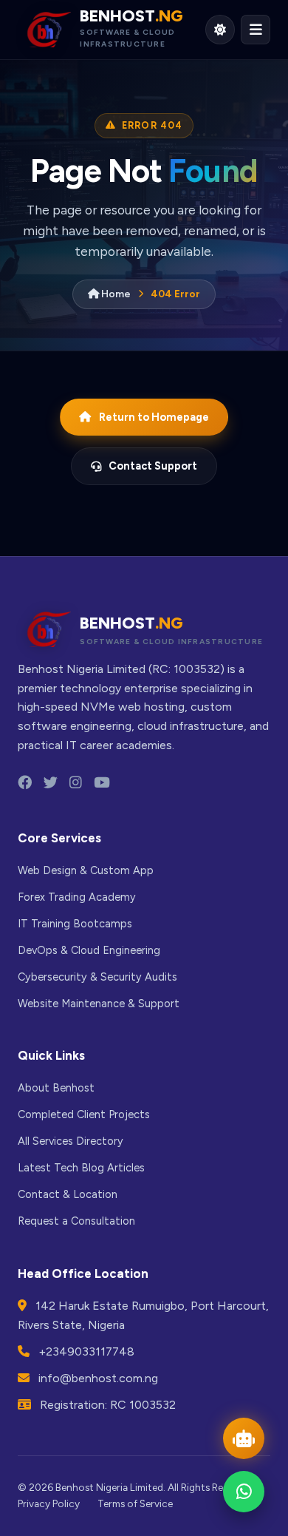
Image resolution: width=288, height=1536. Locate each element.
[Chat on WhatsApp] (243, 1491)
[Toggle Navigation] (255, 29)
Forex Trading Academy (175, 330)
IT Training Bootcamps (75, 923)
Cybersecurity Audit (193, 467)
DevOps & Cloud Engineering (183, 421)
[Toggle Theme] (220, 29)
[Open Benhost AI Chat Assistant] (243, 1438)
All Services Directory (70, 1141)
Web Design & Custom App (86, 870)
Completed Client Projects (84, 1114)
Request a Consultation (76, 1221)
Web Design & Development (176, 276)
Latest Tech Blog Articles (81, 1167)
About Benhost (56, 1088)
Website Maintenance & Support (98, 1003)
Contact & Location (67, 1194)
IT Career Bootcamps (195, 376)
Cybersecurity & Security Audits (97, 977)
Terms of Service (135, 1503)
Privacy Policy (49, 1503)
